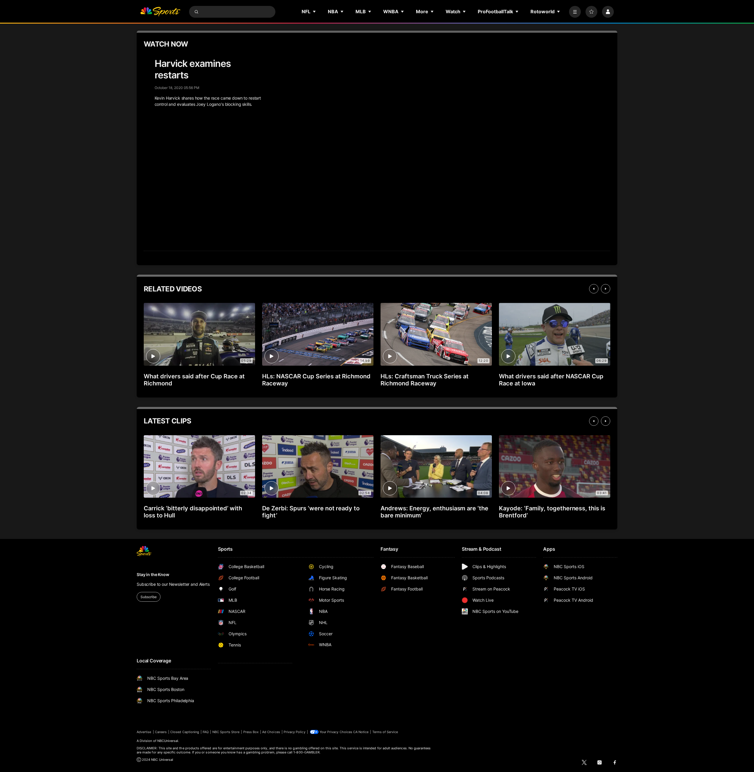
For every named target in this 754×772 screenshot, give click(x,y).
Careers (161, 732)
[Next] (605, 288)
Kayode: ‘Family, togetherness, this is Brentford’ (552, 512)
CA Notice (361, 732)
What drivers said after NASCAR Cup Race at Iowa (551, 380)
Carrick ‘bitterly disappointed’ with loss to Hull (193, 512)
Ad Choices (271, 732)
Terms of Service (385, 732)
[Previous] (593, 288)
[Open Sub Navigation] (314, 11)
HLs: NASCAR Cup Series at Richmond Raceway (316, 380)
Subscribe (148, 597)
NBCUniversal (167, 741)
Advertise (144, 732)
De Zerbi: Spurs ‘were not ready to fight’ (311, 512)
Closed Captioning (184, 732)
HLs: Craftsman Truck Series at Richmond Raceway (425, 380)
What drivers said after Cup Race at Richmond (194, 380)
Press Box (251, 732)
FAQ (206, 732)
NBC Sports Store (226, 732)
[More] (575, 12)
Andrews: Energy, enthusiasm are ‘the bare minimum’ (434, 512)
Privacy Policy (294, 732)
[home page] (160, 11)
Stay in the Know (153, 574)
